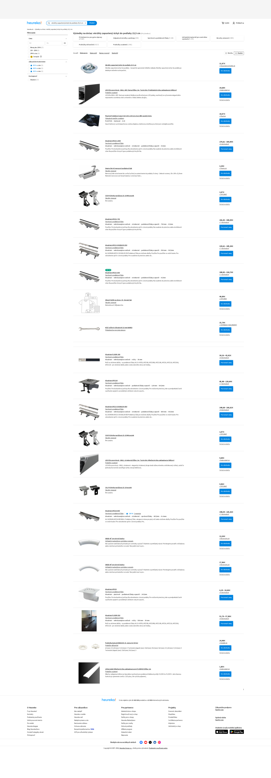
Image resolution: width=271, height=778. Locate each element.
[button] (36, 43)
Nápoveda (124, 735)
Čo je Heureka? (32, 711)
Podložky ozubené (111, 93)
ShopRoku (171, 714)
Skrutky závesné (110, 171)
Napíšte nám (219, 710)
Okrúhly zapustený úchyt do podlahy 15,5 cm (120, 65)
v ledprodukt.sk (224, 90)
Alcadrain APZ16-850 (112, 511)
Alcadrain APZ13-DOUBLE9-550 (116, 245)
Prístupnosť (31, 735)
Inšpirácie (171, 723)
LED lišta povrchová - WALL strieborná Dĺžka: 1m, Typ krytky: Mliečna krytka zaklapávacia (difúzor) (139, 460)
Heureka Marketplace (128, 720)
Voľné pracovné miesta (34, 720)
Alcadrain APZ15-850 (112, 273)
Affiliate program (126, 729)
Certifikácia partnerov (175, 720)
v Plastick (222, 116)
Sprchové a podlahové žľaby (114, 143)
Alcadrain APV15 (111, 589)
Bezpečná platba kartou (82, 729)
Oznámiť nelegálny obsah (35, 732)
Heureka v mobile (80, 714)
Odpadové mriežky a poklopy (114, 118)
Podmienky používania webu (158, 748)
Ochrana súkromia (80, 726)
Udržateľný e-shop (174, 726)
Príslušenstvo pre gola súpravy (115, 330)
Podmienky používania (34, 717)
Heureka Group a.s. (125, 748)
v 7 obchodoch (224, 222)
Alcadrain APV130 (111, 381)
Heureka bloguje (32, 726)
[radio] (29, 65)
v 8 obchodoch (224, 358)
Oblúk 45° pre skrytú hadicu (114, 539)
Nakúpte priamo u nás (81, 720)
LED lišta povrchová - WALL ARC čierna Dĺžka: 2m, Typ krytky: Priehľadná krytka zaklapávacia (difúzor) (141, 90)
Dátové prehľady (126, 726)
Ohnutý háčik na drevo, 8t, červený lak (118, 300)
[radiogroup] (47, 68)
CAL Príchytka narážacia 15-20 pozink (118, 488)
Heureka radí (78, 717)
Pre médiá (30, 723)
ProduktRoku (172, 717)
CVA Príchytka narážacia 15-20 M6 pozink (119, 435)
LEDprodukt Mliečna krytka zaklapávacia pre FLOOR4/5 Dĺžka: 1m (128, 669)
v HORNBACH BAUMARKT (228, 325)
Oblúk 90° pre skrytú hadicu (114, 565)
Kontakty (30, 714)
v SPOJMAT (223, 195)
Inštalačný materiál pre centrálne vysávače (119, 541)
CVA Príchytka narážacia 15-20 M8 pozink (119, 196)
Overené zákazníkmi (174, 711)
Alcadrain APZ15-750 (112, 219)
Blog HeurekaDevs (33, 729)
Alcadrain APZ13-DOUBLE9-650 (116, 407)
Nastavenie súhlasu (80, 723)
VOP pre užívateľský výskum (83, 732)
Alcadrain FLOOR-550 (112, 615)
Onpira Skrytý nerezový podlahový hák (118, 168)
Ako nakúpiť (78, 711)
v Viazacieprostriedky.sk (227, 66)
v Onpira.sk (223, 168)
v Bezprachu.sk (224, 539)
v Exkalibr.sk (223, 643)
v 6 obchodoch (224, 144)
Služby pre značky (127, 723)
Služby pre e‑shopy (127, 717)
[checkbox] (29, 48)
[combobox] (66, 23)
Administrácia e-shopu (128, 711)
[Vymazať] (85, 23)
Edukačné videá (126, 732)
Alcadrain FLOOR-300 (112, 354)
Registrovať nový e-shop (129, 714)
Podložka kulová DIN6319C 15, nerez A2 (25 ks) (121, 643)
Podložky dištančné (111, 645)
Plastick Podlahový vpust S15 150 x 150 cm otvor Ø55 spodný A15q (128, 116)
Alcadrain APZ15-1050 (113, 141)
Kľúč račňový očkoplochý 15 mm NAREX (118, 328)
